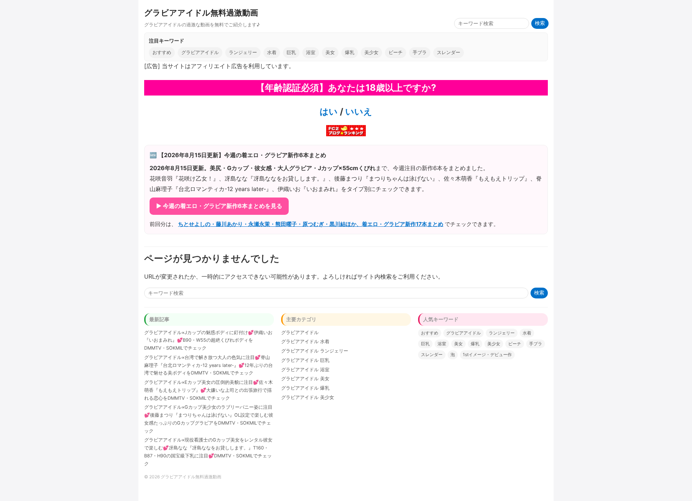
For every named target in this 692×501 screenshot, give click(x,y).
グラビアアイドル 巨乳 (305, 360)
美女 (330, 52)
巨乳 (291, 52)
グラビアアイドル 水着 (305, 341)
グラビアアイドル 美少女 (307, 397)
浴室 (310, 52)
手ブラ (420, 52)
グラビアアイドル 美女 (305, 378)
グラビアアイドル (200, 52)
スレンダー (448, 52)
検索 (540, 23)
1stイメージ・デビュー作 (487, 354)
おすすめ (161, 52)
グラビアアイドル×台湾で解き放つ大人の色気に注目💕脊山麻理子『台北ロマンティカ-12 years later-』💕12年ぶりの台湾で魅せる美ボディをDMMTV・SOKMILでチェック (208, 365)
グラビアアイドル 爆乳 (305, 388)
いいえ (357, 111)
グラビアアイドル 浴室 (305, 369)
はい (329, 111)
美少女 (371, 52)
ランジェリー (243, 52)
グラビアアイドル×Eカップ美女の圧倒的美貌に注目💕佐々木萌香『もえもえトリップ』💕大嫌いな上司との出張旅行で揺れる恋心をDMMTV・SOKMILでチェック (208, 390)
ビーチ (396, 52)
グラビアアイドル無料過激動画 (201, 12)
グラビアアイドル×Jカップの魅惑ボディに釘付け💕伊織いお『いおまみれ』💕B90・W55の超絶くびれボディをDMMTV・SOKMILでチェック (208, 340)
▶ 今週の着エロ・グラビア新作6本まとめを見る (219, 205)
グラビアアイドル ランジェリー (314, 351)
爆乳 (349, 52)
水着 (271, 52)
